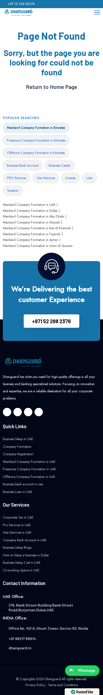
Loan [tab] (89, 177)
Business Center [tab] (59, 165)
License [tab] (70, 177)
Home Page (63, 87)
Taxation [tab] (12, 190)
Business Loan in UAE (17, 491)
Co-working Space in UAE (21, 570)
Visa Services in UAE (17, 532)
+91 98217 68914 (22, 638)
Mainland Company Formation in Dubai (30, 210)
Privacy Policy (35, 685)
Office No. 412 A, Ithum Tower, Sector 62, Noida (48, 628)
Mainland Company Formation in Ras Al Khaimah (37, 228)
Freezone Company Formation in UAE (29, 469)
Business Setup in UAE (18, 439)
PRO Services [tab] (16, 177)
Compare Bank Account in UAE (24, 540)
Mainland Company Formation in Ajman (30, 239)
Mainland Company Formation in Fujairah (31, 234)
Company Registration (18, 454)
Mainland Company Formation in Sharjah (31, 222)
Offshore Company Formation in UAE (29, 476)
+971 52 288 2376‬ (51, 321)
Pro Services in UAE (17, 525)
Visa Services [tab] (46, 177)
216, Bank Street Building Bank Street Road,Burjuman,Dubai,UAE (41, 607)
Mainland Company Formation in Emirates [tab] (36, 127)
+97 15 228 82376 (21, 3)
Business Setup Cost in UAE (21, 562)
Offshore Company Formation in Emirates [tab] (36, 152)
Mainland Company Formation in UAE (29, 204)
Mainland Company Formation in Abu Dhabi (33, 216)
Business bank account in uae (23, 484)
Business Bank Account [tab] (22, 165)
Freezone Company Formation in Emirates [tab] (36, 140)
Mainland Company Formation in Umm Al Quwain (38, 245)
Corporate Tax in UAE (18, 517)
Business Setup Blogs (17, 547)
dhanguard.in (20, 648)
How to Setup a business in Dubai (26, 555)
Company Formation (17, 446)
